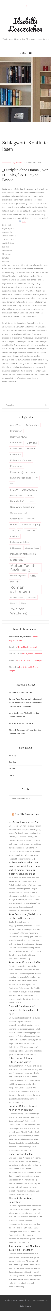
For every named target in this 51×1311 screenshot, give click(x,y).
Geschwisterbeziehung (22, 507)
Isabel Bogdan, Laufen (21, 1154)
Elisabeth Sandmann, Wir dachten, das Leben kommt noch (23, 1010)
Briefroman (16, 431)
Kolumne (12, 768)
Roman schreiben (20, 589)
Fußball (31, 501)
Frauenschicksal (16, 495)
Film (11, 484)
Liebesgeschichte (19, 542)
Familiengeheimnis (22, 472)
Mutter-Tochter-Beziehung (25, 567)
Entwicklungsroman (21, 460)
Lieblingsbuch (15, 548)
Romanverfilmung (16, 597)
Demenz (31, 442)
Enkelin (31, 448)
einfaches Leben (16, 449)
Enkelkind (15, 454)
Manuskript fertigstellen (23, 554)
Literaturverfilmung (32, 548)
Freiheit (29, 495)
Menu (23, 52)
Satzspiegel (31, 597)
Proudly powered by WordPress (17, 1300)
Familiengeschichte (20, 478)
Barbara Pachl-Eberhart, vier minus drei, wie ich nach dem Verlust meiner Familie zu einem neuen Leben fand (25, 703)
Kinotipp (12, 762)
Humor (13, 524)
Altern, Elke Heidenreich (27, 647)
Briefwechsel (19, 437)
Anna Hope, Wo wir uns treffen (21, 723)
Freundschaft (17, 501)
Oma (33, 575)
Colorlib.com (25, 1306)
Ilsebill (19, 162)
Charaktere (16, 442)
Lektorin (14, 536)
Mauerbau (17, 559)
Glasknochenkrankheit (18, 513)
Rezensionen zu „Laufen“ (19, 636)
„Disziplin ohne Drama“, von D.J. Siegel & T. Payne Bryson (25, 175)
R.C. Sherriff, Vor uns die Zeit (20, 692)
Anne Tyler (16, 425)
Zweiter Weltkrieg (18, 611)
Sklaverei (13, 603)
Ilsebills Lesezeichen (25, 25)
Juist (12, 530)
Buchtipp (12, 755)
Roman (15, 581)
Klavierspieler (31, 530)
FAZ (36, 478)
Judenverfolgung (31, 524)
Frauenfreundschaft (23, 489)
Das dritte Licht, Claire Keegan (29, 660)
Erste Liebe (16, 466)
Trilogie (23, 603)
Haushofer (30, 519)
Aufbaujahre (32, 425)
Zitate (11, 775)
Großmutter (16, 518)
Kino (19, 530)
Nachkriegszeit (18, 575)
